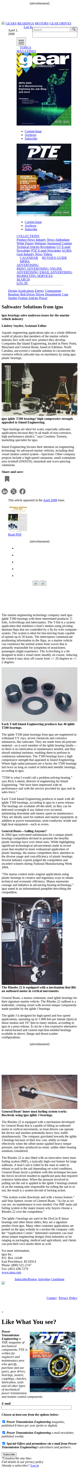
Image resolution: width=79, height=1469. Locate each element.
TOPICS (25, 47)
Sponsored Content (59, 243)
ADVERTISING (28, 265)
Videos (47, 254)
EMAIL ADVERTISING (56, 272)
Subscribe (31, 138)
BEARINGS (25, 23)
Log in (35, 1465)
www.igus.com (11, 1272)
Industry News (45, 239)
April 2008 (50, 500)
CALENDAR (29, 257)
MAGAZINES (26, 51)
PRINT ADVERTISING (33, 268)
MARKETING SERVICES (35, 276)
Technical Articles (28, 247)
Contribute (57, 1279)
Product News (26, 239)
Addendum (62, 239)
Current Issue (33, 131)
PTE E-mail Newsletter (46, 250)
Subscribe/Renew (26, 1279)
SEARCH (23, 279)
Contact (52, 1298)
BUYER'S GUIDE (54, 257)
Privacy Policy (68, 1298)
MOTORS (42, 23)
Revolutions (48, 247)
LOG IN (22, 283)
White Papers (25, 243)
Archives (30, 135)
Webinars (40, 243)
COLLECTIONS (28, 236)
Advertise (44, 1279)
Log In (28, 27)
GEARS (11, 23)
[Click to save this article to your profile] (6, 479)
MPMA (25, 261)
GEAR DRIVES (60, 23)
